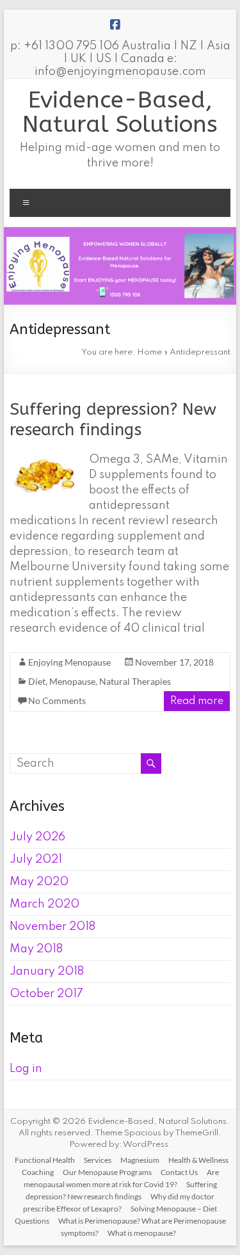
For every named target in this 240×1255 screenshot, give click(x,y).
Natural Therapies (135, 681)
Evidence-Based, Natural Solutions (120, 112)
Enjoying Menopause (69, 662)
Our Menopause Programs (107, 1172)
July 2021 (36, 859)
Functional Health (45, 1160)
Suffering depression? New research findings (113, 419)
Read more (196, 701)
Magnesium (139, 1160)
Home (149, 352)
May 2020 (39, 882)
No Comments (57, 700)
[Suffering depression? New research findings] (45, 458)
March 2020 (44, 904)
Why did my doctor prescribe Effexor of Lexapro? (118, 1202)
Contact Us (179, 1172)
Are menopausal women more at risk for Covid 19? (121, 1178)
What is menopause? (142, 1233)
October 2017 (46, 994)
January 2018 (47, 971)
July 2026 (37, 837)
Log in (26, 1069)
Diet (36, 681)
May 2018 (36, 949)
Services (97, 1160)
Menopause (72, 681)
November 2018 (52, 926)
